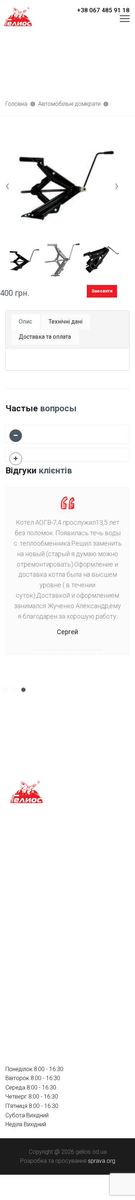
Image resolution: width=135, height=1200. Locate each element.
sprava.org (101, 1160)
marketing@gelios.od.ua (36, 1022)
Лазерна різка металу (34, 868)
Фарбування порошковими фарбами (54, 906)
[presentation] (7, 185)
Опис (25, 321)
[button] (4, 690)
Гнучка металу (23, 880)
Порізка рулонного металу (40, 893)
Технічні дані (65, 321)
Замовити (101, 291)
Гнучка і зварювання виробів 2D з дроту (58, 855)
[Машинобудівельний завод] (18, 15)
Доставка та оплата (45, 336)
